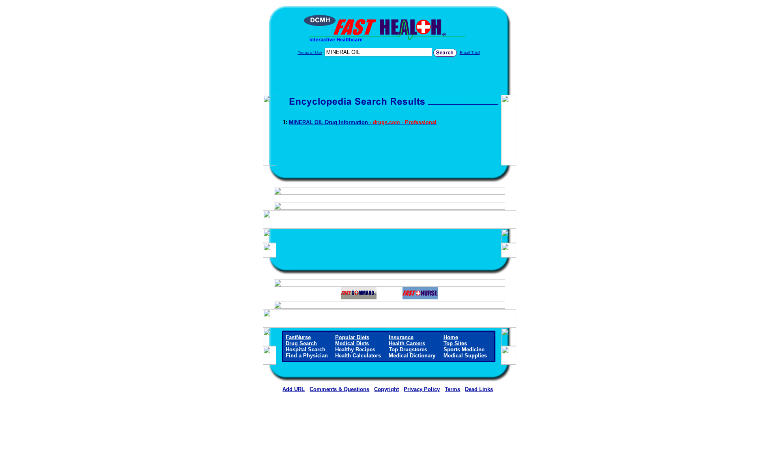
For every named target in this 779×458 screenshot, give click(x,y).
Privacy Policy (422, 389)
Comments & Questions (339, 389)
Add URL (293, 389)
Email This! (470, 52)
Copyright (386, 389)
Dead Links (479, 389)
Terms (452, 389)
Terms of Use (310, 52)
